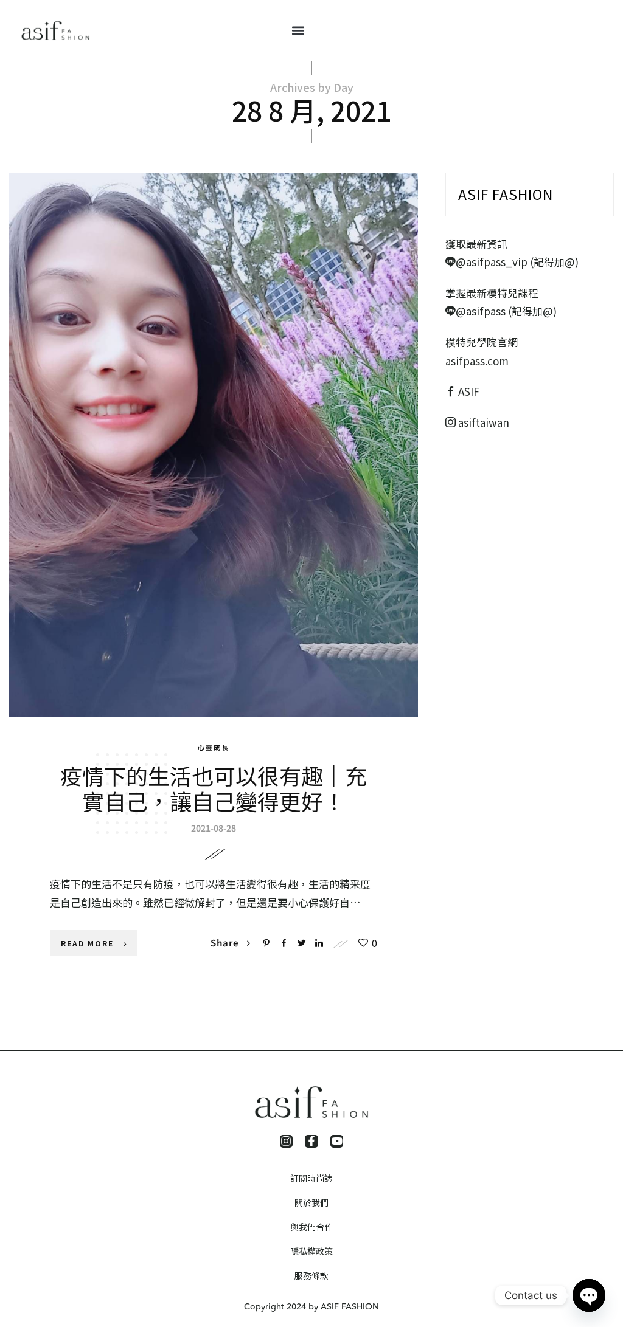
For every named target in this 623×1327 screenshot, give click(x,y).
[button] (298, 31)
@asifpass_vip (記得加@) (517, 261)
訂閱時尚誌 (311, 1178)
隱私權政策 (311, 1251)
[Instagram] (286, 1141)
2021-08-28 (213, 828)
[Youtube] (337, 1141)
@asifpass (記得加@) (506, 311)
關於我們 (311, 1202)
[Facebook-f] (311, 1141)
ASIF (468, 391)
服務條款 (311, 1275)
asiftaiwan (482, 422)
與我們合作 (311, 1227)
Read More (87, 943)
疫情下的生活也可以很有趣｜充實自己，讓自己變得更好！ (213, 787)
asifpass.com (477, 360)
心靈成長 (213, 747)
